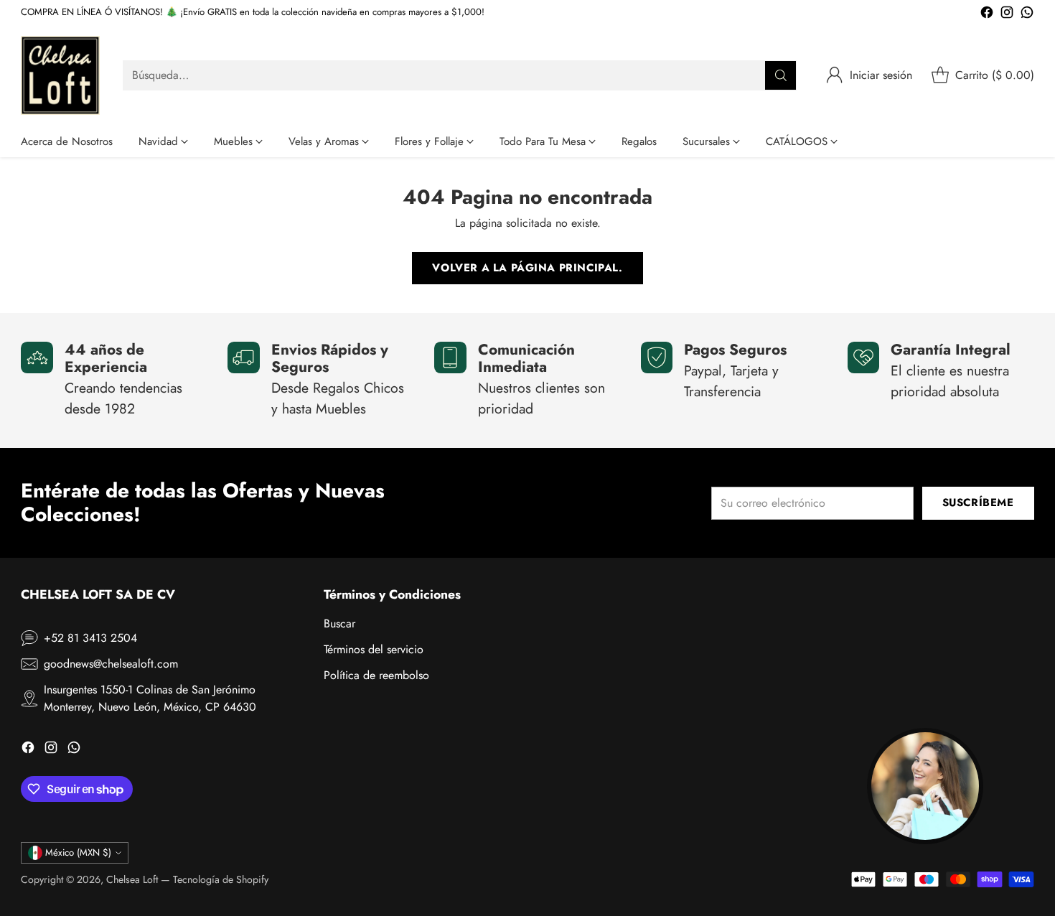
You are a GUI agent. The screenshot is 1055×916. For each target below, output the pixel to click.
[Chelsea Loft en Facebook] (987, 14)
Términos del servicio (373, 649)
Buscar (339, 623)
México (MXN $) (78, 852)
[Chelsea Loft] (60, 75)
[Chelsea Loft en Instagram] (1007, 14)
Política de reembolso (376, 675)
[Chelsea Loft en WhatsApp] (1027, 14)
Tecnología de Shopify (220, 879)
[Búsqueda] (781, 75)
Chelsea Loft (132, 879)
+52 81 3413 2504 (90, 638)
